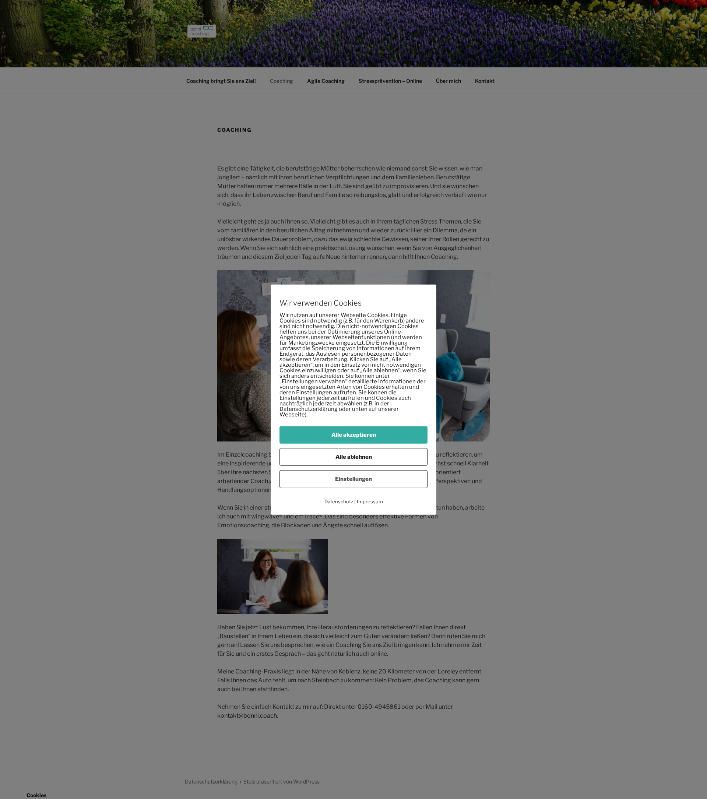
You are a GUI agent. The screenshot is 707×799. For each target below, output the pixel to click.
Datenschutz (338, 501)
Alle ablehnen (353, 456)
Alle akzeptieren (353, 435)
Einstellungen (353, 479)
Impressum (370, 501)
